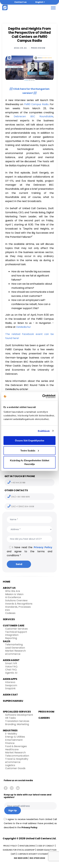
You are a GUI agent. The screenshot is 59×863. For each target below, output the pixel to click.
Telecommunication (17, 755)
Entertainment (14, 740)
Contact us (20, 2)
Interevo (10, 682)
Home (6, 581)
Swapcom (11, 685)
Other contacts (16, 490)
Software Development (19, 715)
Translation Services (17, 721)
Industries (10, 730)
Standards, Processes (18, 607)
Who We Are (12, 591)
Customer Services (16, 628)
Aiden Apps (10, 679)
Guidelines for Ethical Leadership (18, 850)
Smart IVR (11, 663)
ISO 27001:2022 (37, 858)
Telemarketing (14, 644)
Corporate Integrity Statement (33, 854)
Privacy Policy (43, 547)
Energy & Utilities (15, 736)
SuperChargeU (13, 701)
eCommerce (12, 654)
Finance (10, 743)
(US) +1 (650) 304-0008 (22, 506)
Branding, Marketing (17, 724)
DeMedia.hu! (23, 327)
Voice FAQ (11, 666)
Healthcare (12, 749)
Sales (6, 641)
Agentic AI (11, 673)
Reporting (11, 638)
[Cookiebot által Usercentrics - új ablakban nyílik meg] (42, 396)
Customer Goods (15, 768)
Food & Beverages (16, 746)
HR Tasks (10, 718)
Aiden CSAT (10, 694)
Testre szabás (27, 450)
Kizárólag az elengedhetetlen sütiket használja (29, 462)
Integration (11, 635)
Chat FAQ (11, 669)
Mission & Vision (14, 594)
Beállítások (44, 431)
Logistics (10, 765)
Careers (44, 718)
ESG (7, 610)
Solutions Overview (16, 600)
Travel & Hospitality (16, 759)
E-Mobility (11, 733)
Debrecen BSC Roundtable (33, 116)
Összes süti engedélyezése (29, 440)
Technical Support (16, 632)
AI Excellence (13, 597)
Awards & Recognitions (18, 603)
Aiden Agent (11, 660)
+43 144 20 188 (18, 482)
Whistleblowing (27, 845)
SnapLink (10, 688)
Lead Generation (15, 647)
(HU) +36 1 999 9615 (20, 496)
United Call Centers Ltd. (41, 838)
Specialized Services (17, 711)
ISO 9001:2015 (21, 858)
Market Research (15, 650)
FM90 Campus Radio (36, 104)
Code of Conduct (45, 845)
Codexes (10, 613)
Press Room (38, 48)
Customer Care (13, 625)
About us (9, 588)
